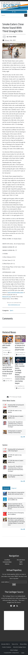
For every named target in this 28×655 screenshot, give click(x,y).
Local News (7, 560)
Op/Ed (20, 562)
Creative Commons (6, 647)
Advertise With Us (5, 644)
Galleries (7, 564)
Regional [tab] (13, 488)
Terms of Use (15, 644)
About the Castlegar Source (19, 647)
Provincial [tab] (6, 488)
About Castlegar (14, 650)
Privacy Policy (23, 644)
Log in (23, 652)
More (22, 437)
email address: (5, 582)
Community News (7, 562)
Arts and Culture (21, 560)
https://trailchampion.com (14, 304)
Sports (11, 310)
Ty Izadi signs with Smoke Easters (6, 345)
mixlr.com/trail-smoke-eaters (15, 292)
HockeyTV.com (6, 296)
